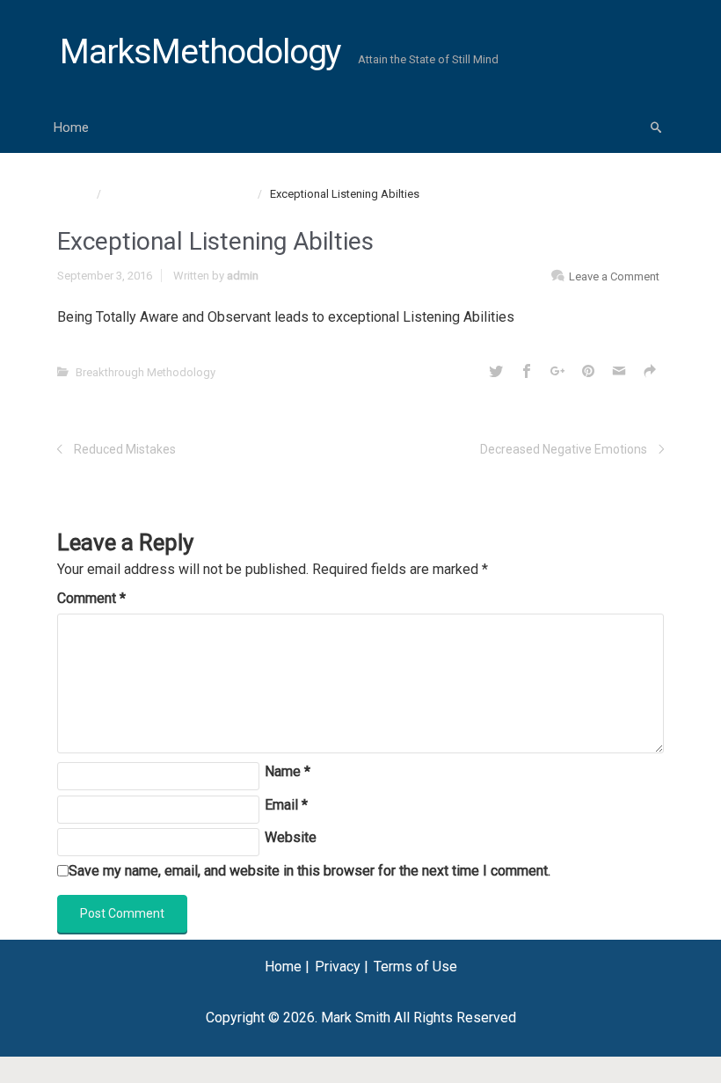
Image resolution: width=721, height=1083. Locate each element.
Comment (91, 598)
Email (286, 804)
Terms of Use (415, 966)
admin (243, 275)
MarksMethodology (200, 52)
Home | (287, 966)
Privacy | (341, 966)
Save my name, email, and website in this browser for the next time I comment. (309, 870)
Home (71, 127)
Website (291, 837)
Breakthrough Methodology (179, 193)
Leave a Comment (614, 276)
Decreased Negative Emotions (563, 449)
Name (287, 771)
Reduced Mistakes (125, 449)
